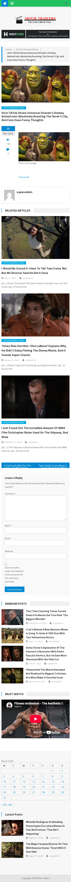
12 (24, 781)
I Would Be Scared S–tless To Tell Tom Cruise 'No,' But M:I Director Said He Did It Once (34, 270)
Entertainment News (27, 49)
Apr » (11, 804)
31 (4, 797)
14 (43, 781)
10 (4, 781)
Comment (10, 493)
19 (24, 787)
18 (14, 787)
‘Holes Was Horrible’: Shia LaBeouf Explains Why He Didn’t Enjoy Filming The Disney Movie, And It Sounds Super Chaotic (33, 350)
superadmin (24, 192)
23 (63, 787)
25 (14, 792)
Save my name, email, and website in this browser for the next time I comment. (14, 574)
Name (8, 525)
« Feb (4, 804)
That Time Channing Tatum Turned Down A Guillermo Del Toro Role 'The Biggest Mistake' (47, 615)
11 (14, 781)
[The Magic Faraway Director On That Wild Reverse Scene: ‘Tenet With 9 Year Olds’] (12, 850)
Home (9, 49)
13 (33, 781)
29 (53, 792)
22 (53, 787)
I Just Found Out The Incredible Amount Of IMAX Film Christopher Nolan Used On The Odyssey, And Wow (34, 432)
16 (63, 781)
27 (33, 792)
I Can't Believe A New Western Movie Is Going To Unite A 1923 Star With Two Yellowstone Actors (47, 633)
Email (8, 538)
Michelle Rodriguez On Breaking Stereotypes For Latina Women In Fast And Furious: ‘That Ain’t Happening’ (45, 828)
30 (63, 792)
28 (43, 792)
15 (53, 781)
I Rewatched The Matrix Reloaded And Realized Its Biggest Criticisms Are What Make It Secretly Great (46, 673)
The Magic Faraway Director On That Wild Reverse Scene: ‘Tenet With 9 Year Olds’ (47, 848)
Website (9, 551)
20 (33, 787)
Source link (23, 177)
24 (4, 792)
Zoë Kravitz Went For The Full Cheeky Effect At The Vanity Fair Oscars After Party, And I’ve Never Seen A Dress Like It (18, 466)
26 (24, 792)
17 (4, 787)
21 (43, 787)
